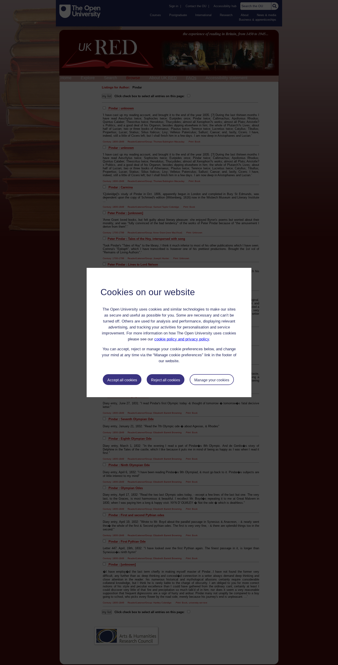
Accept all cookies (122, 380)
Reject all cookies (165, 380)
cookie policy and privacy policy (181, 339)
